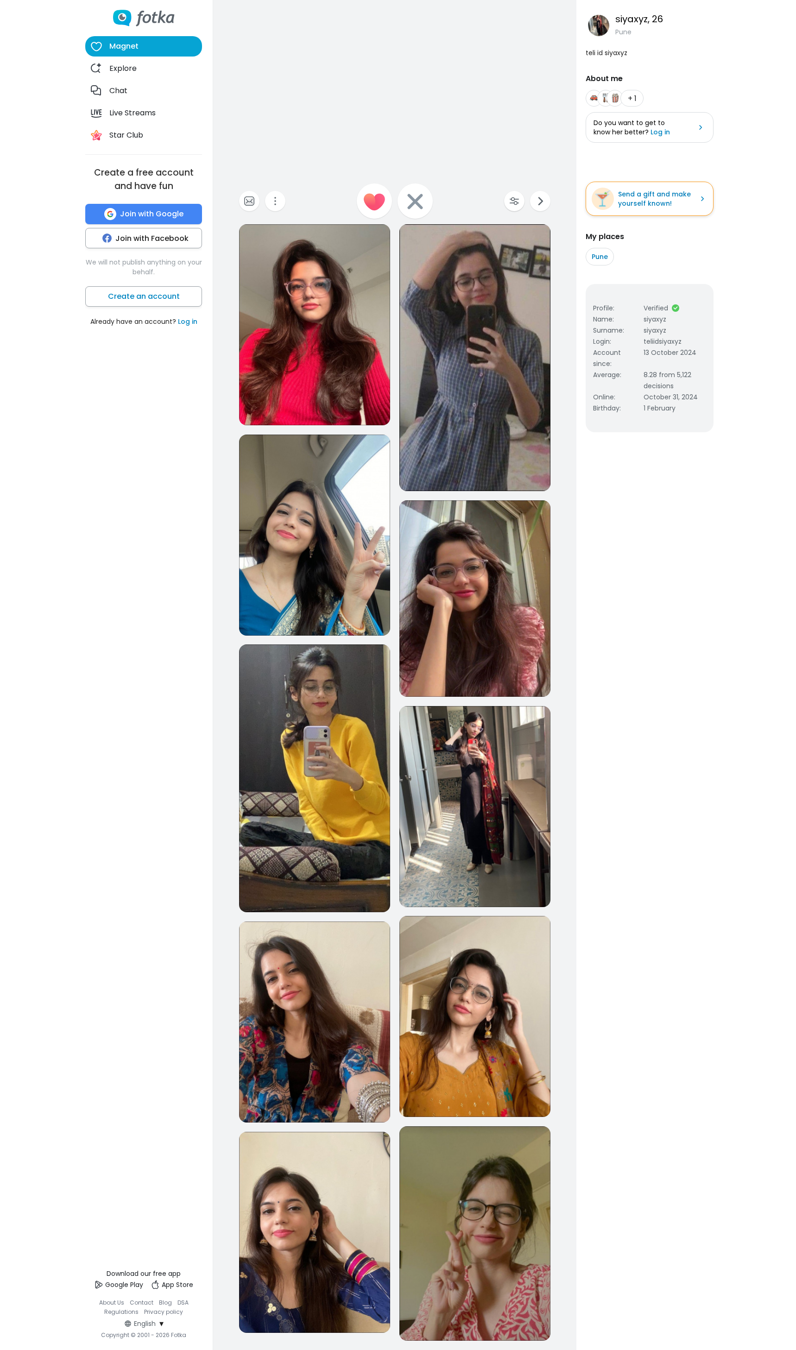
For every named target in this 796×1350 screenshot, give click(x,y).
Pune (600, 256)
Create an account (144, 296)
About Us (111, 1302)
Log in (187, 321)
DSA (183, 1302)
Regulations (121, 1312)
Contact (141, 1302)
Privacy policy (163, 1312)
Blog (165, 1302)
